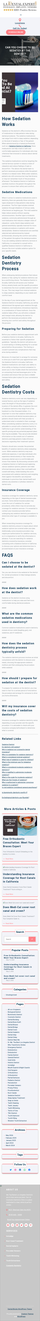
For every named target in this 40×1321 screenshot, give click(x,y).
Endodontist (12, 1052)
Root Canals (12, 1093)
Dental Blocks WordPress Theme (20, 1309)
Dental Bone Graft (14, 1022)
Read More (10, 859)
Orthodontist (12, 1075)
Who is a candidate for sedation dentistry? (17, 755)
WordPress (21, 1316)
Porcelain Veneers (14, 1085)
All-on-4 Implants (14, 1009)
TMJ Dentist (12, 1113)
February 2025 (11, 1138)
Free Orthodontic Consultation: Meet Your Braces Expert (19, 956)
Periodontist (12, 1083)
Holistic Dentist (13, 1063)
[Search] (32, 939)
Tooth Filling (12, 1118)
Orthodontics (13, 1073)
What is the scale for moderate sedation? (17, 777)
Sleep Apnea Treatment (16, 1098)
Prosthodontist (13, 1090)
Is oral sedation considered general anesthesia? (19, 787)
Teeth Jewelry (13, 1106)
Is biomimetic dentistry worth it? (14, 792)
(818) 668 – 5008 (15, 1215)
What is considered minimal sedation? (16, 757)
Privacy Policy (13, 1088)
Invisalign (11, 1065)
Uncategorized (11, 995)
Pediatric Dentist (14, 1080)
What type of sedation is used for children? (18, 760)
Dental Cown (12, 1030)
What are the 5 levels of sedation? (14, 780)
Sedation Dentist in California (20, 146)
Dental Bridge (13, 1027)
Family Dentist (13, 1055)
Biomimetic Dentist (15, 1015)
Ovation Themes (27, 1314)
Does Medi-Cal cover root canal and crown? (19, 977)
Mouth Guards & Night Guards (19, 1068)
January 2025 (11, 1140)
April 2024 (9, 1143)
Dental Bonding (13, 1020)
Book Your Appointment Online (18, 1220)
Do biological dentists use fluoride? (15, 798)
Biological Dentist (14, 1012)
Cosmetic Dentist (14, 1017)
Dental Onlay (12, 1037)
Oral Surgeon (12, 1070)
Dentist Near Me (14, 1040)
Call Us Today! (20, 28)
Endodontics (12, 1050)
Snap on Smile (13, 1100)
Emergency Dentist (15, 1047)
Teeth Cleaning (13, 1103)
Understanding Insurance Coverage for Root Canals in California (18, 966)
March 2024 (10, 1145)
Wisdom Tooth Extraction (17, 1121)
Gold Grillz (11, 1060)
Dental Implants (13, 1032)
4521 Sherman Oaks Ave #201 (20, 1210)
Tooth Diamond (13, 1116)
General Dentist (13, 1057)
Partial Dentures (14, 1078)
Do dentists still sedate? (11, 747)
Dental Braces (13, 1025)
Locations (20, 23)
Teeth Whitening (14, 1108)
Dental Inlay (12, 1035)
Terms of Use (13, 1111)
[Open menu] (21, 15)
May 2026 (9, 1135)
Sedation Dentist (8, 744)
